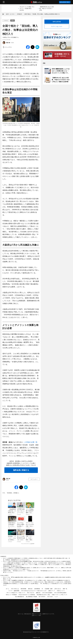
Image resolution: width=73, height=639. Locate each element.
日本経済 (6, 20)
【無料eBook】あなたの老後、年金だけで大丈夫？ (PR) (46, 8)
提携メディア (51, 590)
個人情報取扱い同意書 (31, 596)
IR (42, 588)
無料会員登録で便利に (65, 2)
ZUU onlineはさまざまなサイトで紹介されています (34, 590)
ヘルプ (56, 596)
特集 (12, 20)
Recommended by (25, 543)
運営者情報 (23, 588)
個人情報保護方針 (19, 596)
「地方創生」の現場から (12, 493)
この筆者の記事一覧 (30, 442)
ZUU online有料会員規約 (60, 592)
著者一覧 (65, 588)
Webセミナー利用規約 (11, 594)
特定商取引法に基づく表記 (43, 594)
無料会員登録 (57, 21)
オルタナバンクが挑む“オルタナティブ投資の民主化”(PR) (27, 8)
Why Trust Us (30, 592)
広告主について (61, 590)
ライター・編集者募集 (13, 590)
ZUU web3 (50, 596)
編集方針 (38, 592)
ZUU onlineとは (15, 588)
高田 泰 (8, 42)
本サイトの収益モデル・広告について (16, 592)
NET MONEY (42, 596)
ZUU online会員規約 (47, 592)
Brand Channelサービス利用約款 (27, 594)
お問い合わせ (57, 588)
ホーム (7, 588)
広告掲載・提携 (48, 588)
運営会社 (30, 588)
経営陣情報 (37, 588)
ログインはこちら (56, 26)
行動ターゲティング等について (59, 594)
